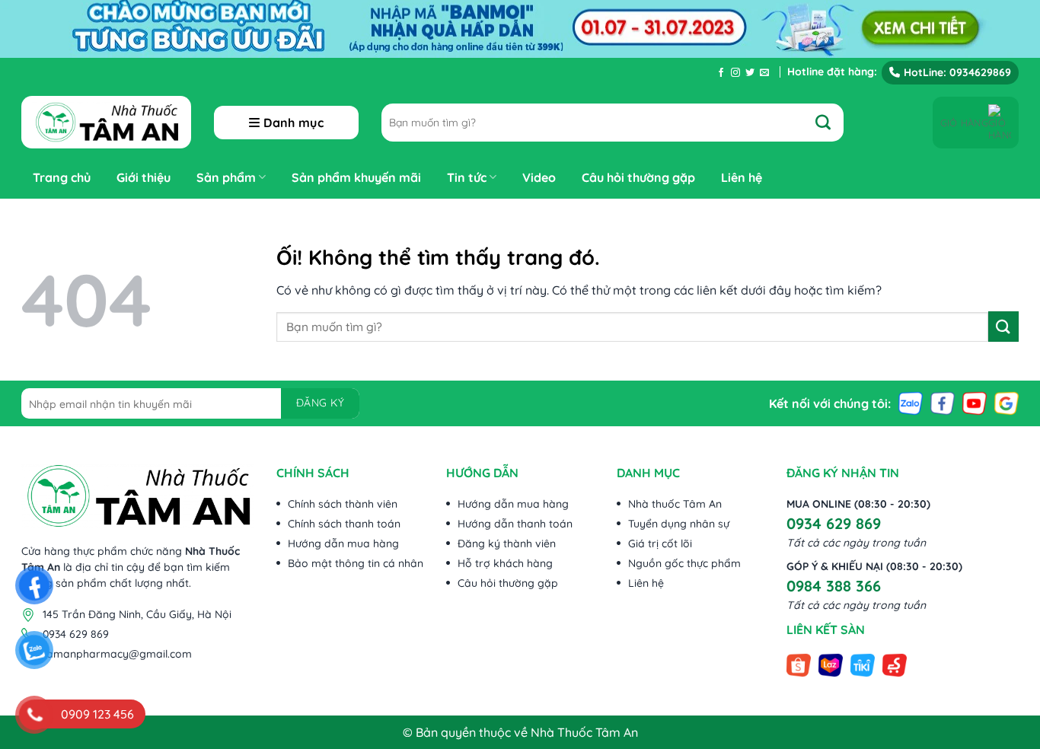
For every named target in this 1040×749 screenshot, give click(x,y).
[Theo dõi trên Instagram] (735, 73)
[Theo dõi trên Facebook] (721, 73)
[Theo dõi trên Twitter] (749, 73)
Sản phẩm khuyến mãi (356, 177)
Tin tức (467, 177)
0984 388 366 (833, 585)
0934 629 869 (833, 523)
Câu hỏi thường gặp (638, 177)
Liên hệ (741, 177)
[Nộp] (830, 122)
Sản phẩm (226, 177)
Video (539, 177)
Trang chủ (62, 177)
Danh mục (293, 122)
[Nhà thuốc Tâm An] (106, 122)
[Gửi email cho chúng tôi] (764, 73)
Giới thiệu (143, 177)
